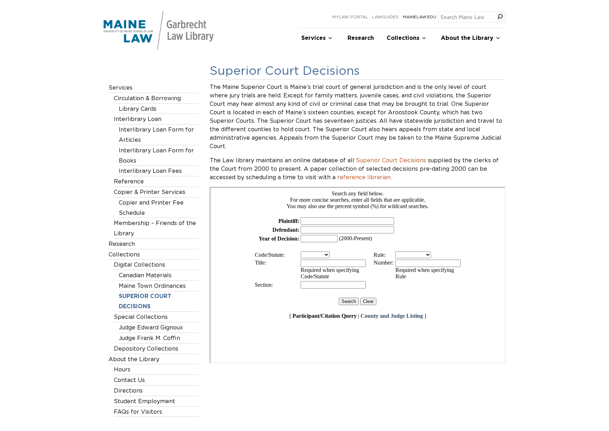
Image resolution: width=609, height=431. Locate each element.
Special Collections (141, 316)
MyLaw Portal (350, 16)
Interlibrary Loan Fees (150, 170)
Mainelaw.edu (419, 16)
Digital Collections (139, 264)
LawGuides (385, 16)
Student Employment (144, 401)
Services (313, 38)
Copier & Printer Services (149, 191)
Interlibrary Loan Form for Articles (156, 134)
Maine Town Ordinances (152, 285)
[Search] (500, 17)
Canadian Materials (145, 275)
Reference (129, 181)
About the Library (467, 38)
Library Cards (137, 108)
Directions (128, 390)
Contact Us (129, 379)
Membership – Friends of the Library (155, 228)
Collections (403, 38)
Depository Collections (146, 348)
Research (360, 38)
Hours (122, 369)
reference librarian (363, 177)
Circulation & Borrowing (147, 98)
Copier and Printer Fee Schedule (151, 207)
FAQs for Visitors (138, 411)
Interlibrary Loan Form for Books (156, 155)
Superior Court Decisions (145, 301)
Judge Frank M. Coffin (149, 337)
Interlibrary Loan (137, 118)
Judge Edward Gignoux (151, 327)
